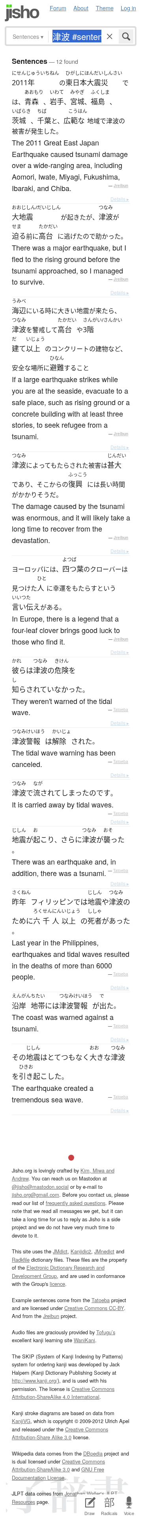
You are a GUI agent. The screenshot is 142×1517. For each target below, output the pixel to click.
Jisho (22, 12)
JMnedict (104, 1251)
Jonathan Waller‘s (84, 1493)
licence (57, 1283)
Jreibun (121, 185)
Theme (105, 8)
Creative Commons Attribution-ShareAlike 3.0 (58, 1465)
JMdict (60, 1251)
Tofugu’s (105, 1332)
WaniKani (84, 1340)
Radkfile (21, 1259)
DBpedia (93, 1453)
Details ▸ (119, 198)
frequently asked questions (75, 1203)
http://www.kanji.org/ (35, 1380)
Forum (58, 8)
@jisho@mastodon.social (40, 1186)
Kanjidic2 (81, 1251)
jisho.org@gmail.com (35, 1194)
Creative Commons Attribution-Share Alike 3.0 (60, 1433)
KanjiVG (21, 1421)
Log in (128, 8)
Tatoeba (120, 709)
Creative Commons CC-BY (94, 1308)
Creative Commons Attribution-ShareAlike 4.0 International (63, 1392)
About (80, 8)
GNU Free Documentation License (58, 1473)
